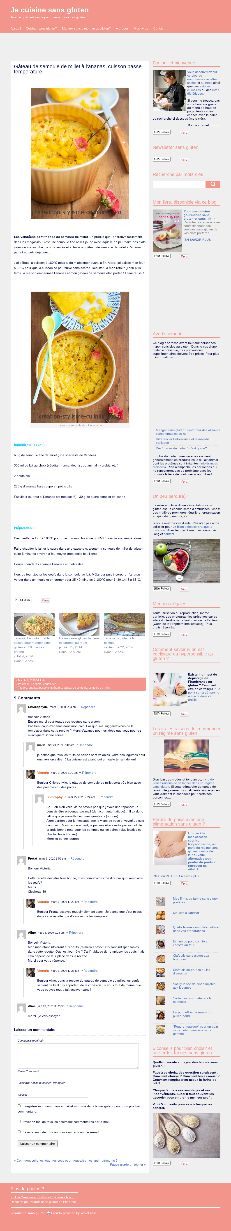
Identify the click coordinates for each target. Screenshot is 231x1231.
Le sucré (36, 684)
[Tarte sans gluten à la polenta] (124, 624)
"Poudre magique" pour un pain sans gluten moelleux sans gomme (195, 1030)
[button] (167, 230)
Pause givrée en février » (128, 1164)
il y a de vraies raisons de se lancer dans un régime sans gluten (183, 783)
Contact (158, 28)
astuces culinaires (199, 88)
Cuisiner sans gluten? (41, 28)
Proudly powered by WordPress (73, 1213)
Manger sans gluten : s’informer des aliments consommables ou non (188, 431)
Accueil (16, 28)
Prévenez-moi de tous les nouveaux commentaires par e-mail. (65, 1122)
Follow (25, 599)
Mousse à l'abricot (186, 913)
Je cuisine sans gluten (50, 10)
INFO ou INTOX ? (166, 876)
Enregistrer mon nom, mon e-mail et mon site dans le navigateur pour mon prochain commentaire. (79, 1108)
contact (169, 534)
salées (191, 82)
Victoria (41, 680)
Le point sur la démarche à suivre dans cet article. (204, 694)
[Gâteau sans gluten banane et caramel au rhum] (79, 624)
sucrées (206, 82)
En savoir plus (189, 876)
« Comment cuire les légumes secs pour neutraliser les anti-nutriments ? (66, 1160)
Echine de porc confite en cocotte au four (191, 943)
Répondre (88, 707)
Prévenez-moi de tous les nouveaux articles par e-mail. (60, 1132)
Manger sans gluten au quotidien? (86, 28)
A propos (122, 28)
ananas (33, 687)
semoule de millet (99, 687)
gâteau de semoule (75, 687)
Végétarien (49, 684)
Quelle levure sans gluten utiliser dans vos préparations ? (196, 929)
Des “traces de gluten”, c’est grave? (181, 448)
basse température (50, 687)
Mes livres (141, 28)
